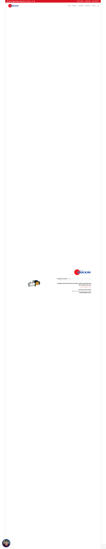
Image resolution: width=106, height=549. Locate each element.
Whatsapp (80, 1)
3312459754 (95, 1)
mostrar (69, 278)
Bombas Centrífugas (84, 287)
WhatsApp (81, 5)
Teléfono (88, 1)
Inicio (69, 5)
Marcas (74, 5)
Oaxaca (90, 287)
